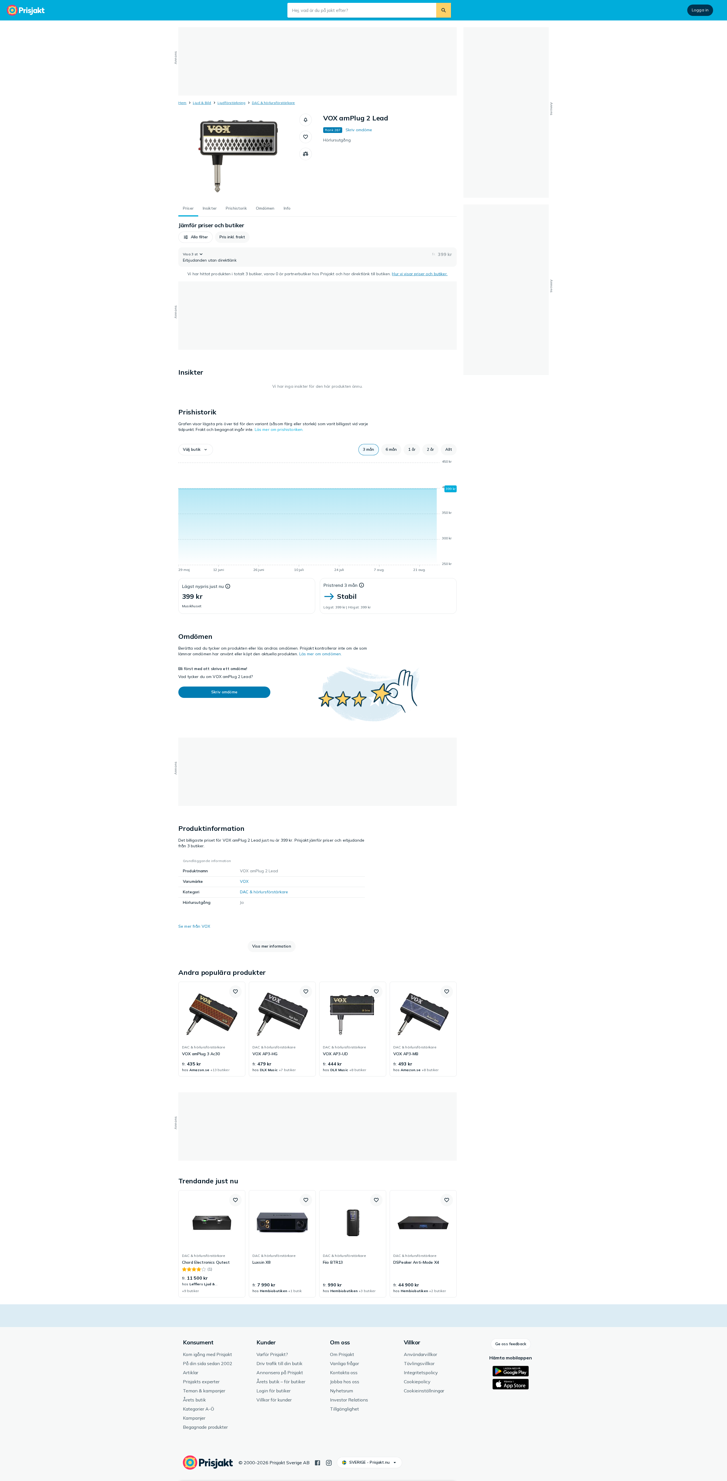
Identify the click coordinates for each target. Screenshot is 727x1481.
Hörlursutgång (337, 140)
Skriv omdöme (359, 129)
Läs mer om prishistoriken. (279, 429)
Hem (182, 103)
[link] (211, 1029)
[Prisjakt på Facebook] (317, 1462)
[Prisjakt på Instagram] (328, 1462)
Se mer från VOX (194, 926)
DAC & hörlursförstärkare (273, 103)
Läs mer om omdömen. (320, 653)
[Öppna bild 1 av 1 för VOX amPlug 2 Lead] (238, 156)
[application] (317, 516)
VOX (244, 881)
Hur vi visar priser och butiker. (419, 273)
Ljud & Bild (202, 103)
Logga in (700, 9)
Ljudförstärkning (232, 103)
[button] (305, 120)
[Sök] (443, 10)
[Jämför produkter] (305, 154)
